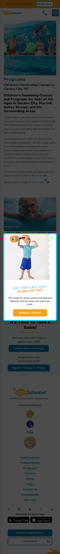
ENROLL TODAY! (30, 313)
